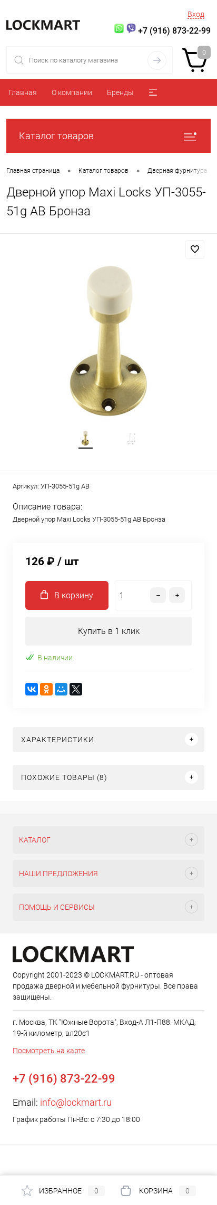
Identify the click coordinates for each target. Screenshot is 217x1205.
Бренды (120, 92)
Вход (196, 14)
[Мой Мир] (61, 689)
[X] (76, 689)
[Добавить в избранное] (194, 249)
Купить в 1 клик (109, 631)
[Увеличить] (108, 341)
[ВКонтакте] (31, 689)
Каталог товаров (56, 135)
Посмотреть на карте (49, 1050)
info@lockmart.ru (76, 1102)
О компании (72, 92)
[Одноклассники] (46, 689)
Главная (22, 92)
